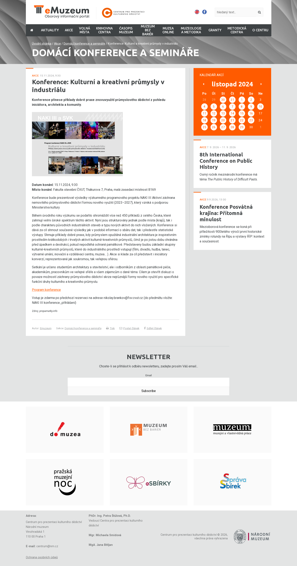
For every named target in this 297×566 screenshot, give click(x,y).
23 (251, 120)
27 (223, 127)
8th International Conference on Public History (226, 161)
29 (242, 127)
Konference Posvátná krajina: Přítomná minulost (226, 213)
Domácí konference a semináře (84, 43)
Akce (57, 43)
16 (251, 113)
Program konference (46, 290)
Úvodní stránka (41, 43)
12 (214, 113)
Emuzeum (46, 328)
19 (214, 120)
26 (214, 127)
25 (204, 127)
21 (232, 120)
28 (232, 127)
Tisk (112, 328)
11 (204, 113)
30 (223, 100)
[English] (197, 12)
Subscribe (148, 391)
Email (148, 375)
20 (223, 120)
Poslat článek (131, 328)
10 (260, 106)
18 (204, 120)
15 (242, 113)
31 (232, 100)
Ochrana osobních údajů (42, 557)
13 (223, 113)
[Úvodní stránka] (92, 12)
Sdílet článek (154, 328)
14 (232, 113)
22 (242, 120)
